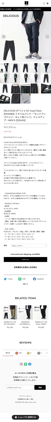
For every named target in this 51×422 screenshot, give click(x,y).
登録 (40, 387)
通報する (25, 284)
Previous (4, 36)
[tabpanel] (25, 36)
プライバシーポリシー (25, 396)
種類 (5, 246)
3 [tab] (10, 64)
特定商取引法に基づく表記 (25, 399)
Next (47, 36)
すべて (8, 353)
